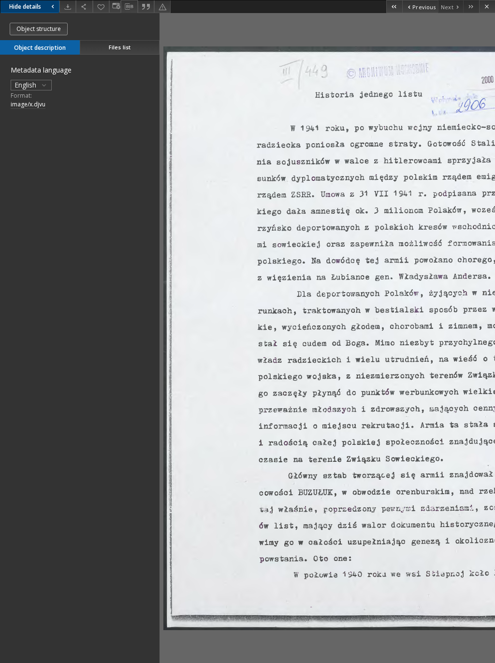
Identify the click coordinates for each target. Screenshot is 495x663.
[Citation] (146, 6)
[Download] (67, 6)
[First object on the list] (394, 6)
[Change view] (115, 6)
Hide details (25, 6)
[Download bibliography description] (129, 7)
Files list (120, 47)
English (26, 84)
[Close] (487, 6)
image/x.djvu (28, 104)
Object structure (38, 29)
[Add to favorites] (101, 6)
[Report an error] (162, 6)
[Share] (84, 6)
